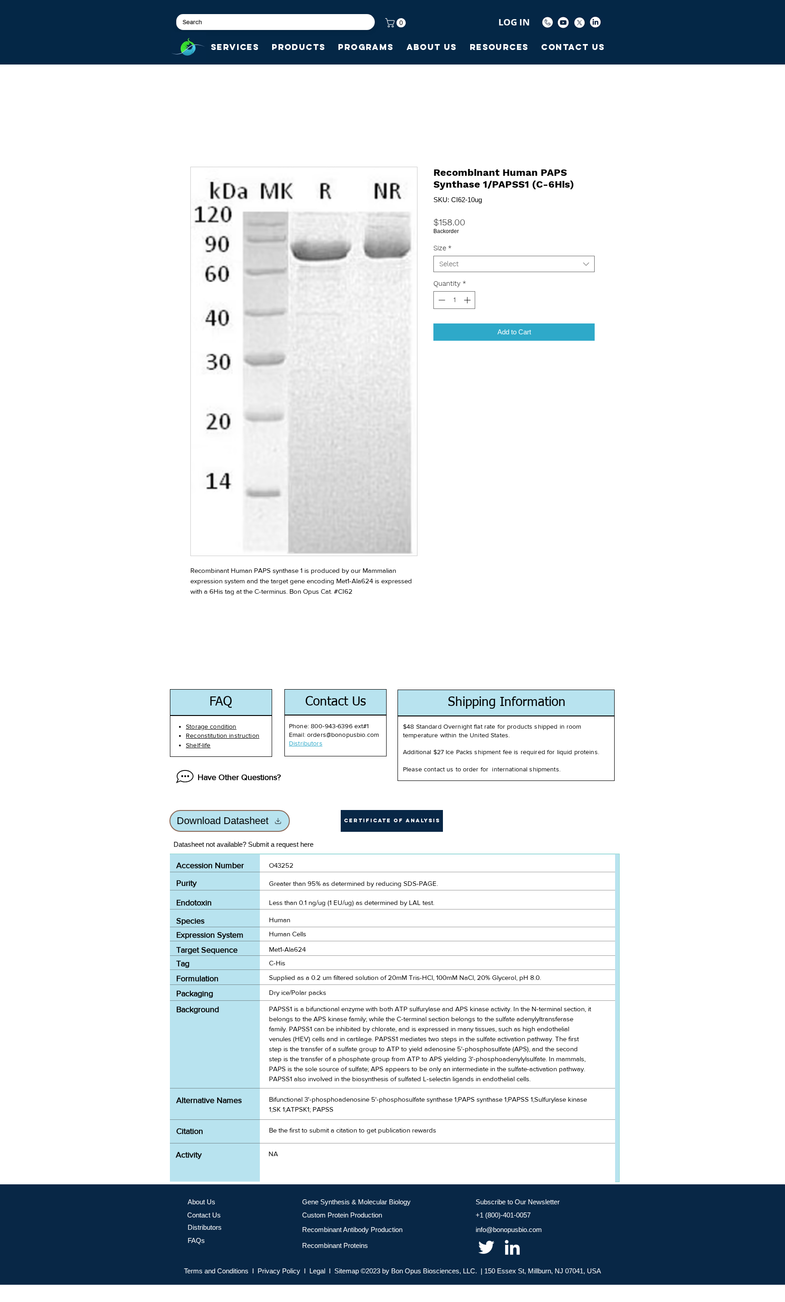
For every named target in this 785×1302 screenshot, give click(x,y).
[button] (396, 22)
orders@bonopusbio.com (343, 734)
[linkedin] (512, 1247)
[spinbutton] (454, 300)
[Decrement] (441, 300)
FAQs (196, 1240)
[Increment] (468, 300)
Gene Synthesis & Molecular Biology (356, 1202)
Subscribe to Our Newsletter (518, 1202)
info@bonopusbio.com (509, 1229)
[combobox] (514, 264)
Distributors (205, 1227)
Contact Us (204, 1215)
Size (442, 248)
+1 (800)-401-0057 (503, 1215)
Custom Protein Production (342, 1215)
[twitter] (486, 1247)
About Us (201, 1202)
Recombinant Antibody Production (352, 1229)
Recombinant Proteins (335, 1245)
